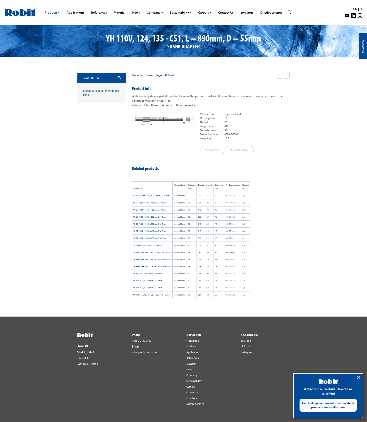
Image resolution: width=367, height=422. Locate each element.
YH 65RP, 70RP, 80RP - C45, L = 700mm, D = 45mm (152, 252)
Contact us (212, 150)
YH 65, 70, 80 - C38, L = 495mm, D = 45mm (149, 203)
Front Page (192, 340)
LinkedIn (246, 346)
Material (119, 12)
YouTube (246, 340)
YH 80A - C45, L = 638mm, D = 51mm (147, 280)
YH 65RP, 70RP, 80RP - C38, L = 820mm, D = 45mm (152, 259)
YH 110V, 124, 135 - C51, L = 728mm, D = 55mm (151, 295)
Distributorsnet (271, 12)
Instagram (247, 352)
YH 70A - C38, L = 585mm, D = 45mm (147, 245)
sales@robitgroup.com (145, 352)
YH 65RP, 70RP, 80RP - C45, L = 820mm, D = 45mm (152, 266)
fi (361, 9)
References (99, 12)
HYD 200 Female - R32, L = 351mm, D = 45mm (151, 195)
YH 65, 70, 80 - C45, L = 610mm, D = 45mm (149, 231)
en (355, 9)
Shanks (149, 75)
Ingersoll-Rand (165, 75)
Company (154, 12)
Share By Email (239, 150)
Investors (246, 12)
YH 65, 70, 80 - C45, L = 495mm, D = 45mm (149, 210)
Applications (75, 12)
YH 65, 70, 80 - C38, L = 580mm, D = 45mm (149, 217)
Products (51, 12)
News (136, 12)
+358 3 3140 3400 (141, 340)
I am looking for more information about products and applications (328, 405)
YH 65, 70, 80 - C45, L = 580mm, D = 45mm (149, 224)
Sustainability (179, 12)
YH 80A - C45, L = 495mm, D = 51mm (147, 273)
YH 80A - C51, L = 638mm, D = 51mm (147, 288)
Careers (203, 12)
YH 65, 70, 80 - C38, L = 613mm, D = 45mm (149, 238)
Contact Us (226, 12)
